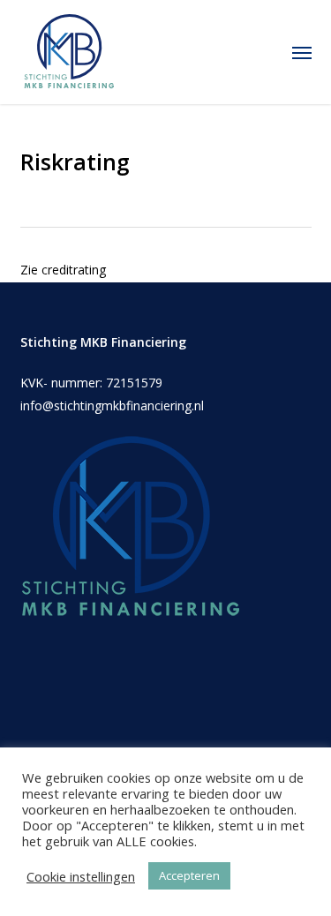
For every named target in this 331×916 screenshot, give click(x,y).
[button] (302, 52)
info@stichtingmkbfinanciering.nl (112, 405)
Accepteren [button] (189, 875)
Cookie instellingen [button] (80, 876)
